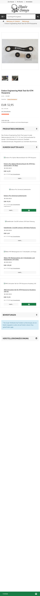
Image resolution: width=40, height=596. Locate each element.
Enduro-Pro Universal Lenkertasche (15, 196)
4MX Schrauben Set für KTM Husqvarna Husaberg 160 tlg (20, 290)
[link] (14, 121)
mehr (12, 327)
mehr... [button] (20, 178)
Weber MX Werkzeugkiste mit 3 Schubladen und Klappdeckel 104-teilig (19, 259)
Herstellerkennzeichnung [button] (16, 338)
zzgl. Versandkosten (6, 111)
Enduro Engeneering (12, 99)
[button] (20, 147)
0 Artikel (5, 594)
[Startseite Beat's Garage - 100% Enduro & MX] (20, 8)
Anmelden (29, 2)
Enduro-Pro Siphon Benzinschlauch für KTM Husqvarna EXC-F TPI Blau (19, 164)
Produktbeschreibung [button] (13, 129)
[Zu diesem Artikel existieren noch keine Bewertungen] (8, 168)
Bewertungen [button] (9, 315)
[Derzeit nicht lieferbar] (5, 114)
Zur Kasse (11, 2)
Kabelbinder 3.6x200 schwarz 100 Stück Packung (20, 228)
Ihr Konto (20, 2)
